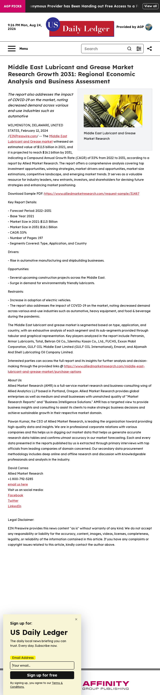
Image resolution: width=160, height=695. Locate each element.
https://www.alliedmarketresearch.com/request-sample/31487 (91, 194)
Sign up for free (42, 675)
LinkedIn (14, 506)
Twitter (13, 501)
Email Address (23, 658)
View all (150, 6)
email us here (18, 484)
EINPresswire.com (23, 136)
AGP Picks (12, 6)
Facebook (15, 495)
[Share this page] (149, 48)
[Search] (129, 48)
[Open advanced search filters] (138, 48)
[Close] (76, 619)
